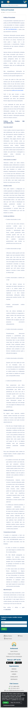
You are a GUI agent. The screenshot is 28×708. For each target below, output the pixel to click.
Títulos (21, 635)
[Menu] (2, 2)
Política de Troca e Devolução (14, 656)
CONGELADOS (14, 676)
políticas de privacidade (17, 90)
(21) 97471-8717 (15, 688)
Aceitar (5, 702)
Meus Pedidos (8, 635)
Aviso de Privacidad (19, 108)
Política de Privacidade (14, 654)
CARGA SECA (14, 671)
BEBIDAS (14, 669)
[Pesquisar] (25, 5)
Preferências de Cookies (8, 705)
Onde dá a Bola (16, 559)
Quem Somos (14, 651)
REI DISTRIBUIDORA (11, 29)
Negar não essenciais (15, 702)
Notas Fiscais (9, 638)
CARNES (14, 674)
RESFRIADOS (14, 679)
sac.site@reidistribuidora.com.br (15, 690)
